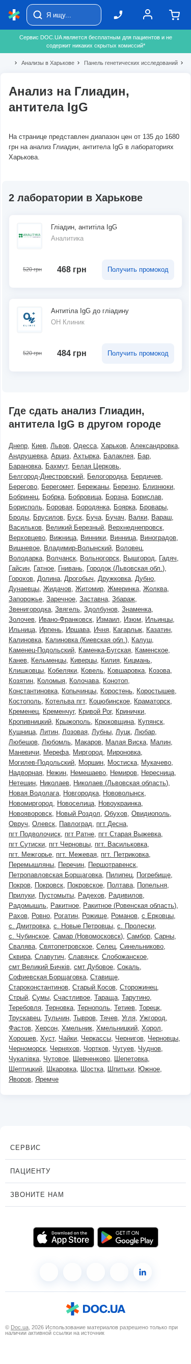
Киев (39, 446)
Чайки (68, 1038)
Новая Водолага (34, 793)
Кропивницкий (30, 721)
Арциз (60, 456)
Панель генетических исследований (126, 63)
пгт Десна (111, 824)
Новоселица (75, 803)
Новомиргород (31, 803)
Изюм (132, 619)
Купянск (150, 721)
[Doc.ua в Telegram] (96, 1272)
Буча (93, 517)
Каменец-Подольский (41, 650)
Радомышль (27, 905)
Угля (128, 1018)
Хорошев (22, 1038)
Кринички (130, 711)
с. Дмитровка (29, 926)
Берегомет (57, 486)
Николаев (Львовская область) (120, 783)
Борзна (116, 497)
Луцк (123, 732)
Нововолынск (123, 793)
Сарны (164, 936)
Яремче (47, 1079)
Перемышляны (31, 864)
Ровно (41, 916)
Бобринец (23, 497)
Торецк (149, 1008)
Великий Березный (75, 527)
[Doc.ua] (14, 15)
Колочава (84, 681)
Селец (106, 946)
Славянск (83, 956)
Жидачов (57, 589)
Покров (20, 885)
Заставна (93, 599)
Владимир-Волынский (78, 548)
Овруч (18, 824)
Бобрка (53, 497)
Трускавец (24, 1018)
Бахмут (56, 466)
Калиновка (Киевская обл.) (86, 640)
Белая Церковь (95, 466)
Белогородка (107, 476)
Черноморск (27, 1048)
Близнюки (158, 486)
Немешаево (88, 773)
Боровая (59, 507)
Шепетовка (131, 1059)
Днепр (18, 446)
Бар (143, 456)
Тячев (109, 1018)
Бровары (153, 507)
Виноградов (158, 538)
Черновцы (163, 1038)
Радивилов (125, 895)
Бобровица (84, 497)
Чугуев (123, 1048)
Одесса (85, 446)
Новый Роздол (78, 813)
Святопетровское (65, 946)
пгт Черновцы (70, 844)
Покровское (85, 885)
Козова (159, 670)
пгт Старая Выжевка (129, 834)
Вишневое (24, 548)
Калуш (141, 640)
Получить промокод (138, 269)
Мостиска (122, 762)
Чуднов (149, 1048)
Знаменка (136, 609)
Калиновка (25, 640)
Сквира (20, 956)
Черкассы (96, 1038)
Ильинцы (159, 619)
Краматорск (152, 701)
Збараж (123, 599)
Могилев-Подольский (41, 762)
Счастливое (71, 997)
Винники (93, 538)
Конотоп (115, 681)
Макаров (88, 742)
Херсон (46, 1028)
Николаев (54, 783)
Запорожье (25, 599)
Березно (126, 486)
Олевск (43, 824)
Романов (124, 916)
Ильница (22, 629)
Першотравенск (112, 864)
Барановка (25, 466)
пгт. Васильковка (121, 844)
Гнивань (70, 568)
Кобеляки (62, 670)
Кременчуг (58, 711)
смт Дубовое (93, 967)
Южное (149, 1069)
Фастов (20, 1028)
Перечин (71, 864)
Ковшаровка (126, 670)
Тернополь (93, 1008)
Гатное (44, 568)
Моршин (90, 762)
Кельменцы (48, 660)
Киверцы (83, 660)
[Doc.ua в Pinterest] (142, 1272)
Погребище (154, 875)
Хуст (47, 1038)
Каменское (151, 650)
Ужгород (153, 1018)
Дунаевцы (24, 589)
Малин (160, 742)
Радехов (91, 895)
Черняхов (64, 1048)
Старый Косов (94, 987)
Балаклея (118, 456)
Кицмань (137, 660)
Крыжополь (73, 721)
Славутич (49, 956)
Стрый (18, 997)
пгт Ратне (79, 834)
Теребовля (25, 1008)
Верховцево (27, 538)
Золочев (22, 619)
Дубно (144, 578)
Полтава (120, 885)
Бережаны (93, 486)
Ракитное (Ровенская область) (129, 905)
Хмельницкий (117, 1028)
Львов (59, 446)
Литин (49, 732)
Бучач (114, 517)
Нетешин (22, 783)
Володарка (25, 558)
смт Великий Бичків (39, 967)
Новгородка (81, 793)
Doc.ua (20, 1327)
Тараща (106, 997)
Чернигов (129, 1038)
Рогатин (66, 916)
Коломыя (51, 681)
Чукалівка (24, 1059)
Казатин (158, 629)
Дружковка (114, 578)
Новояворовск (30, 813)
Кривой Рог (95, 711)
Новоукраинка (119, 803)
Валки (137, 517)
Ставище (104, 977)
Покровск (49, 885)
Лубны (102, 732)
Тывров (84, 1018)
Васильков (25, 527)
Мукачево (156, 762)
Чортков (96, 1048)
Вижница (62, 538)
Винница (123, 538)
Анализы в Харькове (43, 63)
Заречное (60, 599)
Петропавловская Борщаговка (55, 875)
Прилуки (22, 895)
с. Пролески (135, 926)
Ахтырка (86, 456)
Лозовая (75, 732)
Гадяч (168, 558)
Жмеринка (123, 589)
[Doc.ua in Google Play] (127, 1237)
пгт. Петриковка (125, 854)
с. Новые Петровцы (83, 926)
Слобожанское (124, 956)
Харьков (113, 446)
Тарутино (136, 997)
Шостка (91, 1069)
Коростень (116, 691)
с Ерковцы (158, 916)
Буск (74, 517)
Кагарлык (127, 629)
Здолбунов (101, 609)
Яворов (20, 1079)
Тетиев (124, 1008)
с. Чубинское (29, 936)
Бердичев (146, 476)
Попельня (152, 885)
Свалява (22, 946)
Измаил (108, 619)
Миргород (88, 752)
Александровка (154, 446)
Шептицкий (25, 1069)
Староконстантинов (38, 987)
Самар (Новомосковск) (88, 936)
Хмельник (77, 1028)
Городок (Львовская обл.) (126, 568)
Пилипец (119, 875)
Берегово (23, 486)
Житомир (89, 589)
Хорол (151, 1028)
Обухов (115, 813)
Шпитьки (120, 1069)
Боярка (124, 507)
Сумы (40, 997)
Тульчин (56, 1018)
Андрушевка (28, 456)
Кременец (24, 711)
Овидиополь (150, 813)
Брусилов (48, 517)
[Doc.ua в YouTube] (119, 1272)
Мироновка (124, 752)
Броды (19, 517)
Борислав (146, 497)
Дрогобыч (79, 578)
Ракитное (64, 905)
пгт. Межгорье (30, 854)
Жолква (155, 589)
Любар (144, 732)
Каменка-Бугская (104, 650)
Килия (110, 660)
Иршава (78, 629)
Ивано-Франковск (65, 619)
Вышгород (139, 558)
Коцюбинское (109, 701)
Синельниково (141, 946)
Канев (18, 660)
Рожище (94, 916)
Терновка (59, 1008)
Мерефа (56, 752)
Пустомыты (56, 895)
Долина (48, 578)
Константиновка (33, 691)
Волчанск (61, 558)
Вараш (161, 517)
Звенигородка (30, 609)
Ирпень (50, 629)
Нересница (157, 773)
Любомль (56, 742)
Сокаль (128, 967)
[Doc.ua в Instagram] (72, 1272)
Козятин (21, 681)
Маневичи (24, 752)
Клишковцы (26, 670)
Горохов (21, 578)
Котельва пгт (65, 701)
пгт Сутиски (27, 844)
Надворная (25, 773)
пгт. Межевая (76, 854)
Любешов (23, 742)
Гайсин (19, 568)
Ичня (101, 629)
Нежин (56, 773)
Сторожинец (138, 987)
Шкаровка (61, 1069)
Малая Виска (125, 742)
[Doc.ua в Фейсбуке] (49, 1272)
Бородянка (93, 507)
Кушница (22, 732)
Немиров (123, 773)
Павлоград (75, 824)
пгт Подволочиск (35, 834)
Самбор (138, 936)
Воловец (129, 548)
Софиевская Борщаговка (47, 977)
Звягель (67, 609)
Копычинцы (79, 691)
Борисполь (25, 507)
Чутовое (56, 1059)
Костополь (25, 701)
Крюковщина (114, 721)
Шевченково (91, 1059)
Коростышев (156, 691)
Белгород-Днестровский (46, 476)
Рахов (18, 916)
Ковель (92, 670)
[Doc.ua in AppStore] (63, 1237)
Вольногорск (99, 558)
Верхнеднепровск (135, 527)
